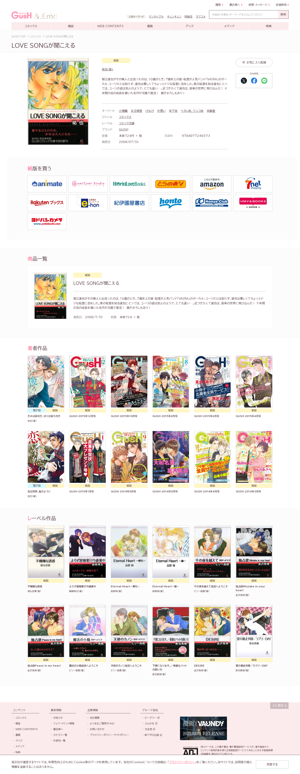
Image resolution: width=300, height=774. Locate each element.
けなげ (150, 110)
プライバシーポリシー (182, 762)
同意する (272, 764)
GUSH (123, 129)
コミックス (125, 117)
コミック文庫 (126, 123)
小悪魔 (123, 110)
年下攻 (173, 110)
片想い (161, 110)
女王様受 (136, 110)
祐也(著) (107, 69)
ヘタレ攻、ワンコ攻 (192, 110)
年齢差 (211, 110)
